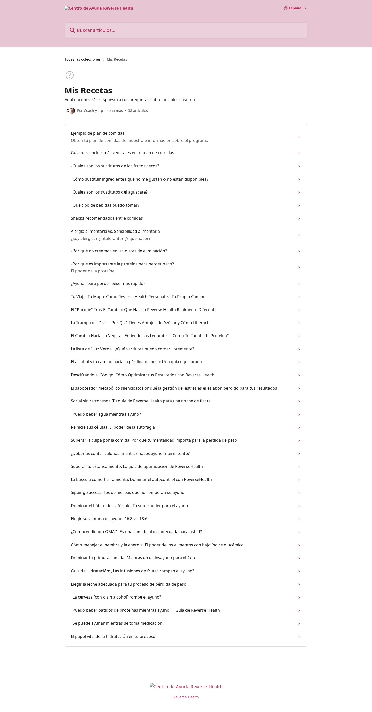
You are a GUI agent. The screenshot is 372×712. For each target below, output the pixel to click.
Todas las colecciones (83, 59)
